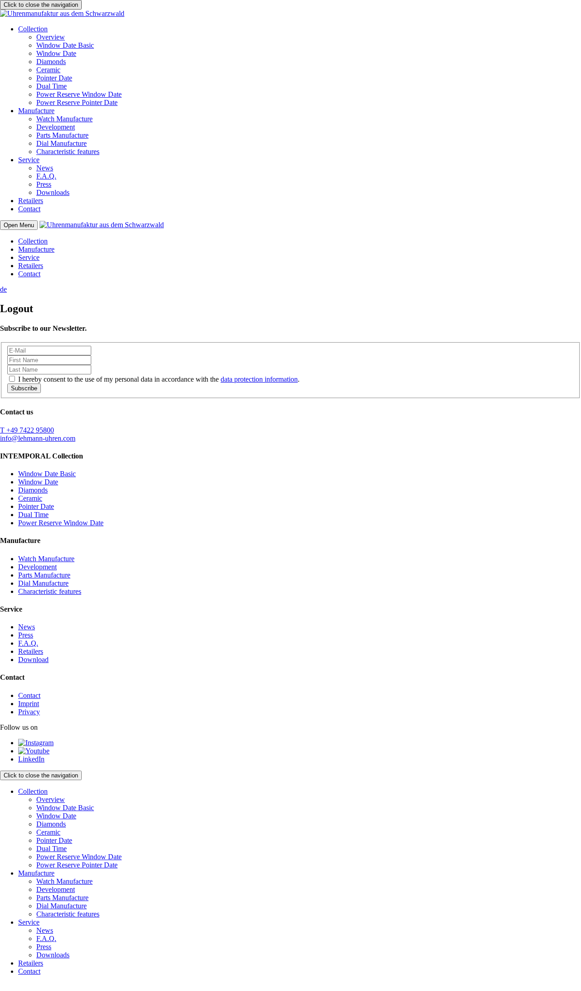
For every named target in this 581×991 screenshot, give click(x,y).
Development (55, 127)
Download (33, 659)
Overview (50, 37)
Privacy (29, 712)
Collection (33, 29)
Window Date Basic (65, 45)
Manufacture (36, 111)
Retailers (30, 200)
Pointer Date (54, 78)
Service (28, 160)
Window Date (56, 53)
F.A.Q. (46, 176)
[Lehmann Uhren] (62, 13)
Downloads (52, 192)
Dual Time (51, 86)
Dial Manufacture (61, 143)
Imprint (28, 703)
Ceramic (48, 70)
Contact (29, 209)
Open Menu (19, 225)
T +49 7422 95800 (27, 430)
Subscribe (24, 388)
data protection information (259, 379)
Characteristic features (67, 151)
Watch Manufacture (64, 119)
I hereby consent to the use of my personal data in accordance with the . (159, 379)
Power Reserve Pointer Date (77, 102)
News (44, 168)
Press (43, 184)
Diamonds (51, 61)
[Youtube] (33, 751)
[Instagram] (36, 743)
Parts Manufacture (62, 135)
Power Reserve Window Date (79, 94)
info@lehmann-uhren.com (37, 438)
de (3, 289)
